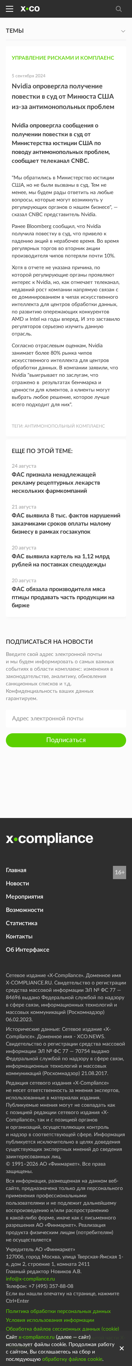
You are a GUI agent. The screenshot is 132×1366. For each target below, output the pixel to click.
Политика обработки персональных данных (58, 1311)
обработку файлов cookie (72, 1359)
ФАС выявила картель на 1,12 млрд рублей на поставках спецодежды (61, 561)
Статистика (21, 923)
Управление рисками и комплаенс (63, 58)
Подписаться (66, 740)
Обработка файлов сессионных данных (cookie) (62, 1329)
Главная (16, 870)
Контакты (19, 937)
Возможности (24, 910)
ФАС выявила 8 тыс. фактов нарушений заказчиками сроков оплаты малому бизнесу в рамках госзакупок (66, 524)
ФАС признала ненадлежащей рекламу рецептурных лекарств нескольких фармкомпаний (56, 483)
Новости (17, 883)
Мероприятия (24, 897)
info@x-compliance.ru (30, 1279)
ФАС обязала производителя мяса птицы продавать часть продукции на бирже (63, 597)
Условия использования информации (50, 1320)
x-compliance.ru (37, 1337)
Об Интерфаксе (28, 950)
